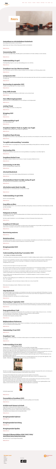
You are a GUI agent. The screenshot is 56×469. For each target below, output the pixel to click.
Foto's (46, 2)
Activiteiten (33, 2)
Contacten (49, 2)
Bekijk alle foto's (6, 48)
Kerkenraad (38, 2)
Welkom (23, 2)
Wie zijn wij (29, 2)
